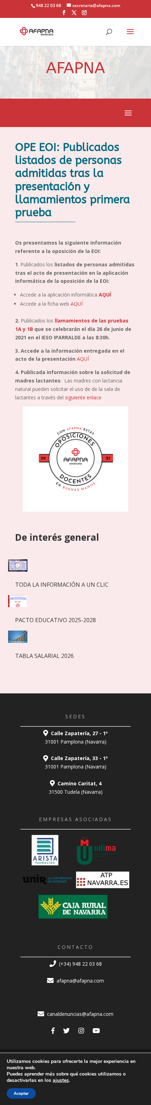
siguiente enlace (82, 397)
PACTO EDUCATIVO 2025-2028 (55, 620)
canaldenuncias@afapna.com (79, 1014)
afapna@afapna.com (79, 980)
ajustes (61, 1080)
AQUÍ (77, 303)
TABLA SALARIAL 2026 (44, 656)
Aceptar (21, 1093)
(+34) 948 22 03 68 (80, 963)
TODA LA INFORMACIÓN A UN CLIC (62, 584)
